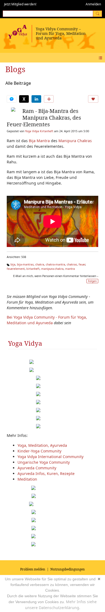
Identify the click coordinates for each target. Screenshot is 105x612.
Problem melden (32, 569)
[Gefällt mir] (93, 99)
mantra (70, 269)
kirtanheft (33, 269)
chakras (72, 264)
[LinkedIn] (36, 99)
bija (12, 264)
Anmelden (93, 4)
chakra (39, 264)
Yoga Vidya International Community (50, 456)
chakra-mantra (55, 264)
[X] (24, 99)
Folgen (92, 281)
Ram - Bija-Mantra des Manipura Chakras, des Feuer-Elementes (44, 117)
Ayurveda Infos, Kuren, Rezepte (46, 473)
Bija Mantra (39, 140)
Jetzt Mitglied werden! (20, 4)
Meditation (27, 479)
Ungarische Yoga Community (44, 462)
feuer (82, 264)
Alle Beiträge (18, 83)
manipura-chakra (52, 269)
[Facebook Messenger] (11, 99)
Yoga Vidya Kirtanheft (39, 131)
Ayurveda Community (37, 467)
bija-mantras (25, 264)
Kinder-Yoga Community (39, 451)
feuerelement (16, 269)
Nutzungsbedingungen (67, 569)
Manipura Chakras (75, 140)
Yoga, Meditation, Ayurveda (42, 445)
